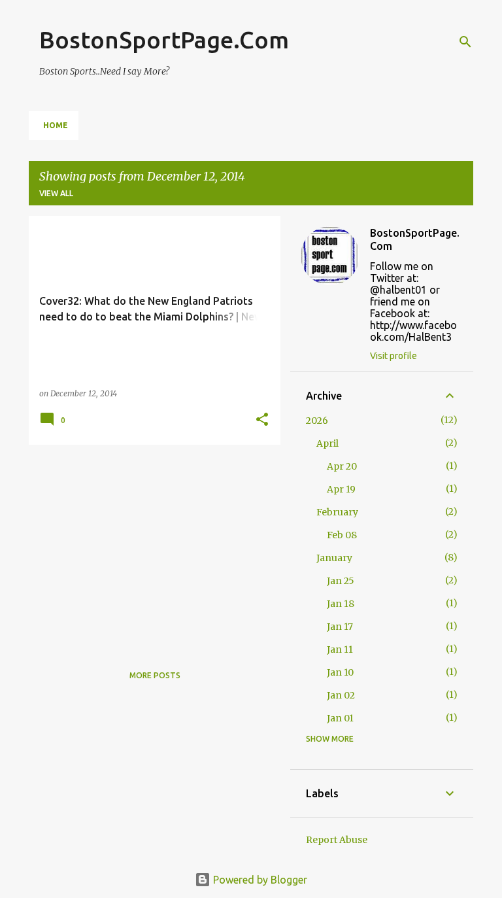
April (327, 443)
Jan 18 (340, 604)
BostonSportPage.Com (164, 39)
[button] (262, 420)
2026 (317, 420)
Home (55, 125)
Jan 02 (341, 695)
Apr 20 (342, 466)
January (334, 558)
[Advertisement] (150, 546)
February (337, 512)
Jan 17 (340, 626)
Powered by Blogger (258, 880)
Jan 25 (340, 581)
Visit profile (393, 356)
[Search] (465, 42)
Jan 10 (340, 672)
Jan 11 (340, 649)
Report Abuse (336, 840)
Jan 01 (340, 718)
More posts (154, 675)
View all (56, 193)
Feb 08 (342, 535)
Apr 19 (341, 489)
